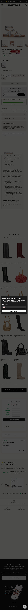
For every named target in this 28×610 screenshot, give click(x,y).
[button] (14, 307)
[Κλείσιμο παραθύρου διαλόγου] (26, 297)
